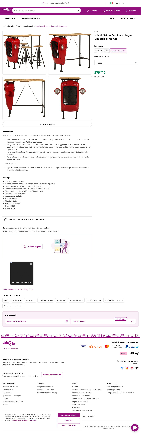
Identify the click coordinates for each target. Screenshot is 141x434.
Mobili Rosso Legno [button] (46, 300)
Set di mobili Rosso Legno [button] (114, 300)
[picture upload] (60, 246)
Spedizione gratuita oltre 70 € (57, 3)
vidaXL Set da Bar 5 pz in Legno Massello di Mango (113, 36)
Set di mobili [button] (61, 300)
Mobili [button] (6, 300)
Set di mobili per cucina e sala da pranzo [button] (15, 306)
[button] (21, 273)
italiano (117, 3)
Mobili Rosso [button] (17, 300)
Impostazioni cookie (80, 401)
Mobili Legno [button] (30, 300)
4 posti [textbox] (99, 63)
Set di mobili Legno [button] (94, 300)
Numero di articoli (101, 57)
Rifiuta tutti (69, 420)
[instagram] (127, 368)
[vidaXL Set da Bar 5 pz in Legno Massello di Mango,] (24, 52)
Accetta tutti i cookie (68, 415)
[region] (42, 421)
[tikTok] (137, 368)
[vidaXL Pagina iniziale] (6, 9)
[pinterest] (132, 368)
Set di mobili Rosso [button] (76, 300)
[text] (99, 73)
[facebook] (122, 368)
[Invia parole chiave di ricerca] (77, 10)
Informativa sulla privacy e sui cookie (23, 420)
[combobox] (46, 10)
